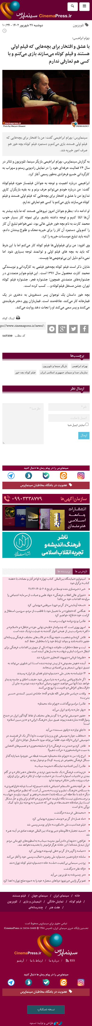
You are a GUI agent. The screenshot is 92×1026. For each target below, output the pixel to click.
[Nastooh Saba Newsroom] (58, 1023)
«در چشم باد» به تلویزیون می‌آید (68, 875)
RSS (72, 960)
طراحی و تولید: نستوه (41, 1023)
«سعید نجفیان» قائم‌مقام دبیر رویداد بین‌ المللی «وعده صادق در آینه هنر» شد (48, 833)
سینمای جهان (40, 895)
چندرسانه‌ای (36, 907)
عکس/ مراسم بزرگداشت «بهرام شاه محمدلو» (62, 703)
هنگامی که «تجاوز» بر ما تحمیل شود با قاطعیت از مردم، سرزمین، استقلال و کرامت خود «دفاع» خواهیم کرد (47, 613)
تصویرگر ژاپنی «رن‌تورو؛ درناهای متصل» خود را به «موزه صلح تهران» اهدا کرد (44, 880)
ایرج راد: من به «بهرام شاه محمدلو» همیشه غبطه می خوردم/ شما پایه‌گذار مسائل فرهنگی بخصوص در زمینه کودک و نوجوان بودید (48, 758)
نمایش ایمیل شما (76, 425)
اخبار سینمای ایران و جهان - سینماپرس (46, 945)
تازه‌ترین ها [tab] (81, 571)
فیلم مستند (19, 895)
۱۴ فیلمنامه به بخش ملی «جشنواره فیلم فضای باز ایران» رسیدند (51, 673)
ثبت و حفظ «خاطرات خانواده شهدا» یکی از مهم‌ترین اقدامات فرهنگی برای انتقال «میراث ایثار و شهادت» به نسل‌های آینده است (47, 649)
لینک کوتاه (8, 318)
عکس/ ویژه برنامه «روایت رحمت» (67, 621)
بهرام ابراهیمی (80, 366)
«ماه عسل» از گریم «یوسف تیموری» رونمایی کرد (59, 819)
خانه (77, 895)
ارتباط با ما (36, 960)
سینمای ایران (61, 895)
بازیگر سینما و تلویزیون (55, 366)
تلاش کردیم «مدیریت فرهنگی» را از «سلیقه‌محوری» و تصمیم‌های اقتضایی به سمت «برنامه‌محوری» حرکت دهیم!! (47, 748)
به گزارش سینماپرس (77, 162)
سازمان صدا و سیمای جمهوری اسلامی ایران (64, 372)
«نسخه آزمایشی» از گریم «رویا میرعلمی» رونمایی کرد (57, 605)
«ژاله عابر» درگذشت (75, 868)
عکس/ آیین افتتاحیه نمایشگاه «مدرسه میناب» (60, 766)
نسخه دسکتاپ (46, 1009)
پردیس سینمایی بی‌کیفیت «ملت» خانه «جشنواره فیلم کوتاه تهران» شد (47, 863)
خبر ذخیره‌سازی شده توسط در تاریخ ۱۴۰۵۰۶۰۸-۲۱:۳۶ (57, 589)
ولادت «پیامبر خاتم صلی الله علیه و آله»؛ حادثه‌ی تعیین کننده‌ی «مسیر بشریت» (49, 695)
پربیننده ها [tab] (64, 571)
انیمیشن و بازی (32, 901)
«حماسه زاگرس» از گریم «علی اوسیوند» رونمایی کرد (57, 851)
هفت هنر (54, 907)
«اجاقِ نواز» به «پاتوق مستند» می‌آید (66, 730)
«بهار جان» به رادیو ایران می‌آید (69, 709)
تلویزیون (78, 25)
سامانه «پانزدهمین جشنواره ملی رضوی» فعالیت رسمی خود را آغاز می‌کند (46, 856)
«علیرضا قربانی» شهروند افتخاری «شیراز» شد (61, 657)
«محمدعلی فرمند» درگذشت (70, 812)
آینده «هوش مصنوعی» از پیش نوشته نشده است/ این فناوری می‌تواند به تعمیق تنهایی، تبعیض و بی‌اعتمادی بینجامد (49, 665)
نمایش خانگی (55, 901)
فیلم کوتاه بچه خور (25, 372)
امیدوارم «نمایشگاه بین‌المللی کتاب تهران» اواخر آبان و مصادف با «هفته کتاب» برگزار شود (49, 581)
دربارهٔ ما (54, 960)
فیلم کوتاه (75, 901)
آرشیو (20, 960)
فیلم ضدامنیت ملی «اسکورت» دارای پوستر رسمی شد (56, 824)
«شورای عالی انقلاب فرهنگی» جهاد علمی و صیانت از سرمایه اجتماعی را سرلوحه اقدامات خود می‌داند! (48, 597)
